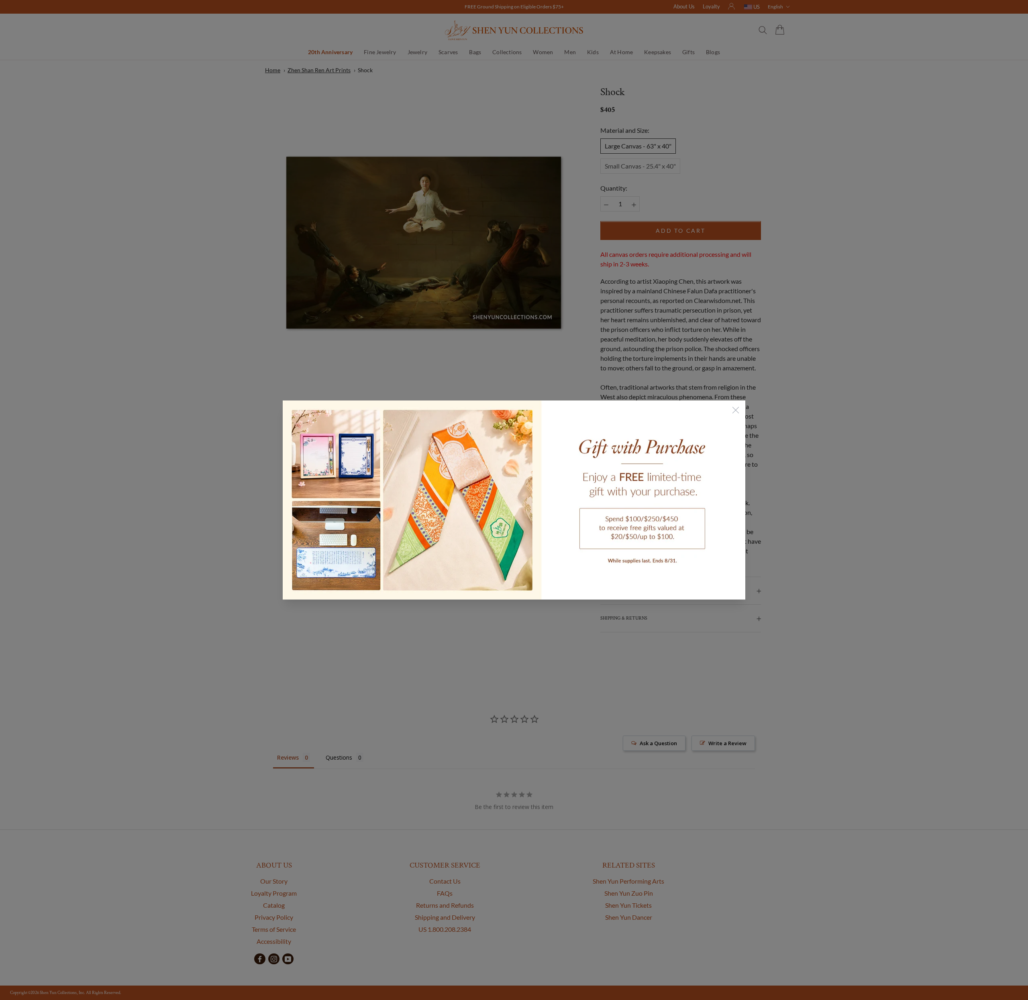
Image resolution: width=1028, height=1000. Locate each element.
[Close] (735, 410)
